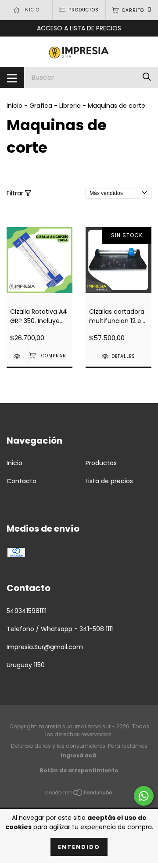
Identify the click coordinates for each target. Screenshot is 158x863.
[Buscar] (146, 77)
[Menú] (12, 77)
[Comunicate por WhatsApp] (144, 796)
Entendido (79, 847)
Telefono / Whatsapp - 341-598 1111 (60, 628)
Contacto (21, 481)
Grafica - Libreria (55, 105)
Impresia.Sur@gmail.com (45, 647)
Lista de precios (109, 481)
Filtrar (16, 193)
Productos (101, 463)
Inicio (14, 105)
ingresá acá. (79, 755)
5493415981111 (27, 610)
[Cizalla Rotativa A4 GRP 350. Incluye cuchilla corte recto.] (18, 356)
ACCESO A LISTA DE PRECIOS (79, 28)
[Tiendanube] (79, 794)
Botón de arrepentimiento (79, 770)
